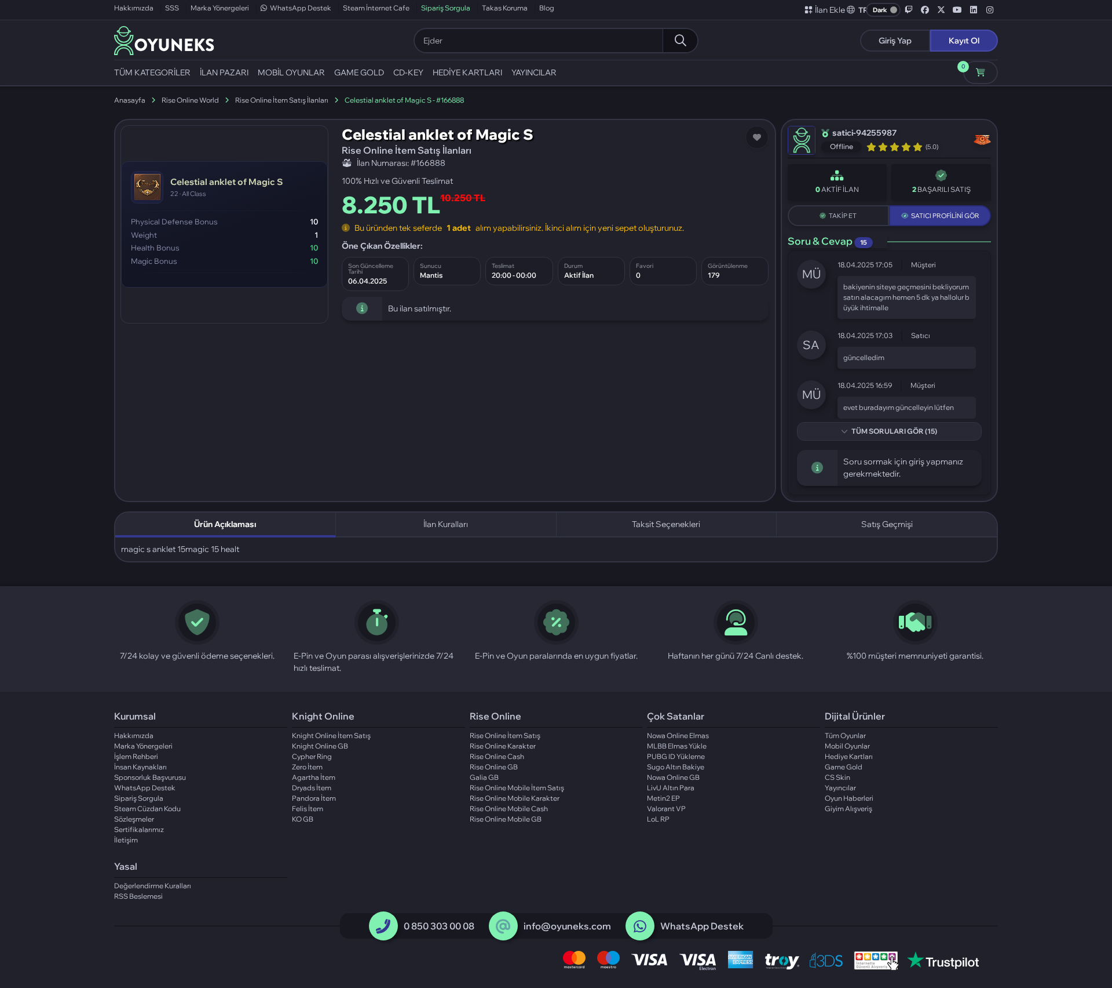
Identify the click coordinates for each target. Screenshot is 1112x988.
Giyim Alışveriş (848, 808)
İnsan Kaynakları (140, 766)
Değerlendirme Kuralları (152, 885)
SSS (172, 7)
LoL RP (658, 819)
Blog (546, 7)
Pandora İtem (314, 798)
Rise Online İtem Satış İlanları (281, 100)
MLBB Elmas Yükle (677, 746)
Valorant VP (666, 808)
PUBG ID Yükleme (676, 756)
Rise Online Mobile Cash (509, 808)
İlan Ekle (830, 10)
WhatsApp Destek (300, 7)
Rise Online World (190, 100)
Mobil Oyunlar (847, 746)
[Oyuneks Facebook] (925, 10)
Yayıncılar (840, 787)
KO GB (302, 819)
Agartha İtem (313, 777)
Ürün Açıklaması (225, 524)
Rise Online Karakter (503, 746)
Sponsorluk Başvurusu (150, 777)
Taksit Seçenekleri (666, 524)
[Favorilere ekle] (757, 137)
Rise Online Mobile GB (506, 819)
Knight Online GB (320, 746)
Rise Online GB (494, 766)
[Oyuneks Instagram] (990, 10)
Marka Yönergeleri (220, 7)
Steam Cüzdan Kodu (147, 808)
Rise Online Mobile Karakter (514, 798)
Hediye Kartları (849, 756)
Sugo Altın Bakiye (675, 766)
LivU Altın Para (670, 787)
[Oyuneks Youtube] (957, 10)
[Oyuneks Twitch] (909, 10)
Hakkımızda (133, 7)
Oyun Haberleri (849, 798)
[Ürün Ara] (680, 40)
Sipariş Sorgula (445, 7)
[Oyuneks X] (941, 10)
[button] (858, 10)
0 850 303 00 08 (439, 926)
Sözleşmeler (134, 819)
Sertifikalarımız (139, 829)
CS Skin (837, 777)
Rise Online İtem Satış (505, 735)
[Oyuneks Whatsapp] (640, 927)
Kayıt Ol (964, 40)
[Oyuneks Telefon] (383, 927)
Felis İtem (307, 808)
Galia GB (484, 777)
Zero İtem (307, 766)
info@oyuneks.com (567, 926)
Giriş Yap (895, 40)
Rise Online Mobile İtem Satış (517, 787)
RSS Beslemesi (138, 896)
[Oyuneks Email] (503, 927)
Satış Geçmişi (887, 524)
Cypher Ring (312, 756)
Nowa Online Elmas (678, 735)
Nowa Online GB (673, 777)
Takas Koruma (505, 7)
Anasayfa (129, 100)
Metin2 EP (663, 798)
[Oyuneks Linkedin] (973, 10)
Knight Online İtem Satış (331, 735)
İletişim (126, 840)
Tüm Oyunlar (845, 735)
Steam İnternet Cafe (376, 7)
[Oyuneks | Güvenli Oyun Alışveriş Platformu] (164, 39)
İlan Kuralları (445, 524)
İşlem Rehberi (136, 756)
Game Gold (843, 766)
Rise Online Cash (497, 756)
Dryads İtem (311, 787)
